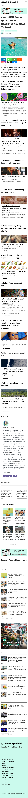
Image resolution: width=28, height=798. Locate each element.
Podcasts (4, 763)
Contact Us (5, 782)
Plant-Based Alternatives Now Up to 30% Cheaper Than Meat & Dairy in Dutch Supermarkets (17, 605)
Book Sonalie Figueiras (7, 777)
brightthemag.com (6, 348)
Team (3, 781)
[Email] (14, 59)
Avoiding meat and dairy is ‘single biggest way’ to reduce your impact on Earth (13, 401)
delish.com (5, 278)
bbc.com (5, 250)
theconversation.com (7, 184)
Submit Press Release (7, 773)
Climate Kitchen (6, 784)
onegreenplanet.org (6, 315)
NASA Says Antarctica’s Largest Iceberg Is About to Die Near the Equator (13, 371)
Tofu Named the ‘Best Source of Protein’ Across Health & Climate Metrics (16, 575)
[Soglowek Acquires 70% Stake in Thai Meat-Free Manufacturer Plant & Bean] (20, 529)
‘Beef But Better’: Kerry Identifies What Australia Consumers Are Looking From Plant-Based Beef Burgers (17, 686)
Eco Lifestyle (8, 30)
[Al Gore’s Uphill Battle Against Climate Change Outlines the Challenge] (4, 730)
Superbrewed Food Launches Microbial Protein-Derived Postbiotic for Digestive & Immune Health (17, 613)
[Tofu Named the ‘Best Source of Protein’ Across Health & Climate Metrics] (8, 512)
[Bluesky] (14, 62)
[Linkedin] (3, 59)
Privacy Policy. (11, 794)
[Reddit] (19, 59)
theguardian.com (6, 411)
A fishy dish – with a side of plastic (13, 244)
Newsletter (4, 757)
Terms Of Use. (17, 794)
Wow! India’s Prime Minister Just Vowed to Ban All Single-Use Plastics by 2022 (13, 301)
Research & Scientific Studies (20, 508)
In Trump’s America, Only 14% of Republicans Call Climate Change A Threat (16, 707)
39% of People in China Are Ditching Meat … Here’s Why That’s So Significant (14, 208)
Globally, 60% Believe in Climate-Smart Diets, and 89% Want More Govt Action (17, 714)
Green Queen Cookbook (8, 769)
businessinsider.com (7, 155)
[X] (9, 62)
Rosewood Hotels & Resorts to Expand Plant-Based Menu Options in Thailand (17, 591)
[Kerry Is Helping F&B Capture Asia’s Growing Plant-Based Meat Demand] (4, 694)
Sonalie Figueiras (8, 427)
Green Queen (10, 452)
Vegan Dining (5, 526)
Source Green (16, 463)
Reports (4, 765)
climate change (6, 482)
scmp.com (5, 115)
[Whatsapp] (9, 59)
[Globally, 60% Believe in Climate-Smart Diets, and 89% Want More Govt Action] (4, 714)
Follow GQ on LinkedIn (7, 759)
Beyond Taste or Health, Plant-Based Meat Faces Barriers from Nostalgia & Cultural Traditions (17, 583)
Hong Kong (14, 30)
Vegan (3, 30)
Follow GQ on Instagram (8, 761)
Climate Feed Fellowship (8, 767)
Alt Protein (5, 508)
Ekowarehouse (17, 461)
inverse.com (5, 378)
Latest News (5, 756)
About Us (4, 779)
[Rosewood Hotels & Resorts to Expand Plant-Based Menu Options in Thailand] (8, 529)
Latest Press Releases (7, 775)
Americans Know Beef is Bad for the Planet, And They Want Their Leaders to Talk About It (17, 722)
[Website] (14, 476)
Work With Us (5, 771)
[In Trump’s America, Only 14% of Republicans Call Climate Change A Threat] (4, 706)
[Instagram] (3, 62)
